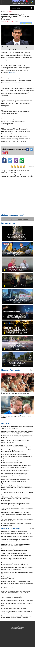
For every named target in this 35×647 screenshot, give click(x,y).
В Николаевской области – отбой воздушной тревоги (15, 171)
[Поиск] (31, 8)
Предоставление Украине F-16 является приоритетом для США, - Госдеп (17, 175)
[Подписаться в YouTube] (7, 152)
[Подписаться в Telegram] (31, 149)
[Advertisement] (17, 195)
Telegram (20, 219)
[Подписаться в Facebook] (28, 149)
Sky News (12, 72)
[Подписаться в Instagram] (3, 152)
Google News (20, 149)
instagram (26, 219)
